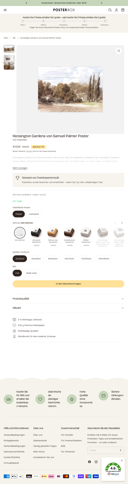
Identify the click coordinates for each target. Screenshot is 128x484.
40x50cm (52, 258)
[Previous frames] (115, 222)
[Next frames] (122, 222)
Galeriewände (40, 440)
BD (14, 38)
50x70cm (69, 258)
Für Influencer (68, 451)
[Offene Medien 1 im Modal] (118, 50)
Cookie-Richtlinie (12, 457)
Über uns (37, 435)
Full (17, 273)
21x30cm (20, 258)
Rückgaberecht (11, 440)
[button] (5, 10)
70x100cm (86, 258)
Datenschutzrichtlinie (14, 451)
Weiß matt (31, 273)
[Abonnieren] (120, 450)
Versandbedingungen (14, 435)
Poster (19, 214)
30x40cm (36, 258)
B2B (63, 446)
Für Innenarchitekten (71, 440)
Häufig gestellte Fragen (45, 446)
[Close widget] (122, 460)
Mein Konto (39, 451)
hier (78, 182)
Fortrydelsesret (11, 463)
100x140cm (103, 258)
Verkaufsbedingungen (14, 446)
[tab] (9, 49)
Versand (29, 151)
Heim (6, 38)
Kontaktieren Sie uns (43, 457)
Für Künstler (67, 435)
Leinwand (34, 214)
